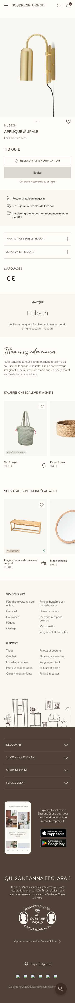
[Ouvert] (6, 5)
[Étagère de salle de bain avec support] (25, 526)
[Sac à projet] (25, 428)
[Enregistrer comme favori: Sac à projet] (42, 406)
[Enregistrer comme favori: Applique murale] (68, 121)
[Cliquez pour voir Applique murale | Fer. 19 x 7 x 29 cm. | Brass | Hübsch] (37, 67)
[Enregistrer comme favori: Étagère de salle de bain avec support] (42, 505)
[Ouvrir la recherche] (58, 5)
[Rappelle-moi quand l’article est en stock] (44, 465)
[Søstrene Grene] (28, 5)
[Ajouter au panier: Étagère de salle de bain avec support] (44, 563)
